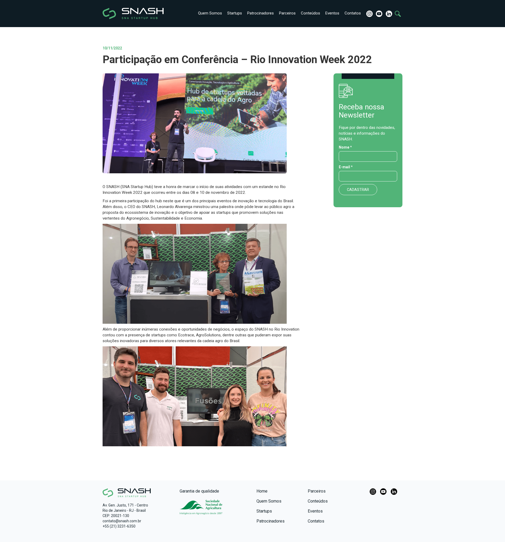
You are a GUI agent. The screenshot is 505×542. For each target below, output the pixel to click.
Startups (234, 13)
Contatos (353, 13)
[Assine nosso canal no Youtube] (378, 13)
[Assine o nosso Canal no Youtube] (383, 491)
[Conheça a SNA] (201, 509)
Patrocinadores (260, 13)
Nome (345, 147)
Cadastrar (358, 190)
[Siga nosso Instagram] (369, 13)
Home (261, 491)
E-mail (346, 167)
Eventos (332, 13)
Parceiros (287, 13)
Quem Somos (210, 13)
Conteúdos (310, 13)
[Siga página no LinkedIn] (388, 13)
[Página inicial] (124, 13)
